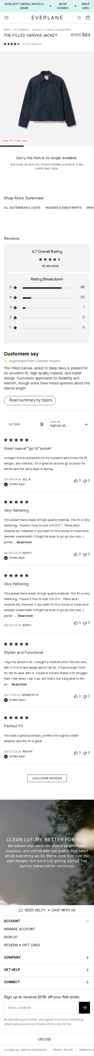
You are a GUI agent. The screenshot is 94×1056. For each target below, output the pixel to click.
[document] (47, 99)
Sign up (11, 937)
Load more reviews (47, 778)
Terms (66, 1024)
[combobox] (67, 424)
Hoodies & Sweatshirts (63, 208)
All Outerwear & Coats (22, 208)
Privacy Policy (46, 1024)
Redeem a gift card (22, 945)
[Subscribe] (84, 1008)
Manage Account (19, 929)
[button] (88, 17)
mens (7, 29)
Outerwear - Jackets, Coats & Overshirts (42, 29)
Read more (24, 542)
